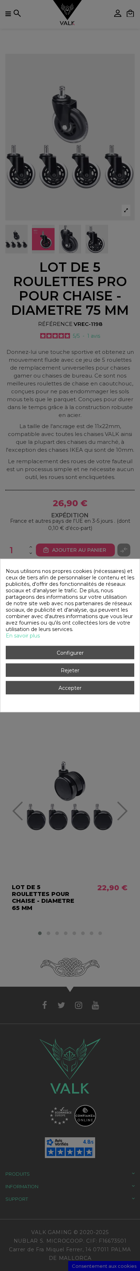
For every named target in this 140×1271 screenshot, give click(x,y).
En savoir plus (23, 635)
